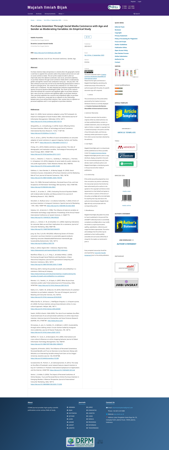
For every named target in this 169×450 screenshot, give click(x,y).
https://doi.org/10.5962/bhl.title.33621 (43, 187)
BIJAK (70, 410)
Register (133, 1)
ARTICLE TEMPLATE (126, 132)
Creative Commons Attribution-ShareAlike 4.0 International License (95, 76)
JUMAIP (71, 425)
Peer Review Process (122, 53)
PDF (88, 37)
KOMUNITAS (92, 410)
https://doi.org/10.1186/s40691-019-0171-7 (54, 142)
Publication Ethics (121, 47)
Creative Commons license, (98, 153)
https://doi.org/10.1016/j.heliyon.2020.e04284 (45, 309)
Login (139, 1)
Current (30, 14)
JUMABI (71, 422)
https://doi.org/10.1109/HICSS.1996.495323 (45, 217)
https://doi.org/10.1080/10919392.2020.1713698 (46, 264)
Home (32, 20)
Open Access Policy (121, 50)
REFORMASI (92, 425)
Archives (39, 14)
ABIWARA (72, 407)
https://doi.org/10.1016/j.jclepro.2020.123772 (45, 332)
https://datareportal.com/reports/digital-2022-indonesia (49, 250)
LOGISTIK (91, 413)
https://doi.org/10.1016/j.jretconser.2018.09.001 (46, 297)
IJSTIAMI (71, 416)
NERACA (91, 419)
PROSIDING (92, 422)
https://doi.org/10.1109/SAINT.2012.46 (62, 370)
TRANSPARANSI (93, 428)
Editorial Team (120, 27)
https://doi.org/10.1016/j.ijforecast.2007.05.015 (53, 285)
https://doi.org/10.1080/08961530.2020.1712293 (46, 384)
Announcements (50, 14)
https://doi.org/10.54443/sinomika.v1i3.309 (45, 358)
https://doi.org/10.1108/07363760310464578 (45, 229)
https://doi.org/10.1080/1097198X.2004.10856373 (47, 344)
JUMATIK (71, 428)
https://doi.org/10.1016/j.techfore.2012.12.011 (46, 154)
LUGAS (90, 416)
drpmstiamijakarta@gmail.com (122, 407)
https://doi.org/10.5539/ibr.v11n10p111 (43, 133)
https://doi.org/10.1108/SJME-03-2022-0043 (61, 206)
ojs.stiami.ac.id (119, 414)
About (61, 14)
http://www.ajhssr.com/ (55, 321)
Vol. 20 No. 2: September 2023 (52, 20)
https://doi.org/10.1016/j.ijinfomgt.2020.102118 (46, 121)
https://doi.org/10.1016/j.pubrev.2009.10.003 (45, 166)
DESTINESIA (73, 413)
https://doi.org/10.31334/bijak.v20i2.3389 (47, 53)
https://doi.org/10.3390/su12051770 (42, 243)
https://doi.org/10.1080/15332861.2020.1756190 (46, 178)
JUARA (71, 419)
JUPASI (90, 407)
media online (126, 205)
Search (137, 14)
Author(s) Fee (119, 59)
